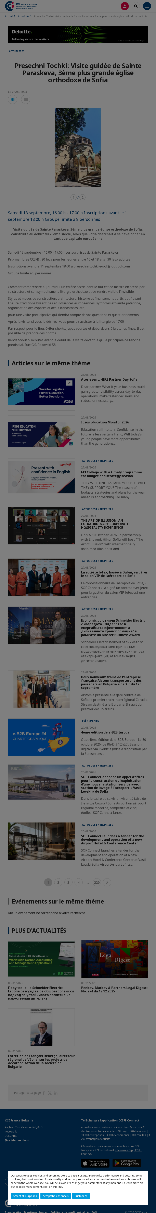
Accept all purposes (25, 1196)
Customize (81, 1196)
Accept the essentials (56, 1196)
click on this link (52, 1187)
